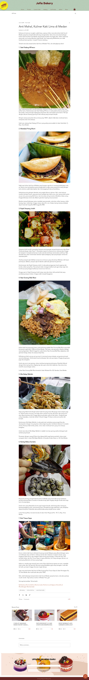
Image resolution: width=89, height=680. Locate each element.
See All (75, 607)
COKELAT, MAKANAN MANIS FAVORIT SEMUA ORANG (20, 624)
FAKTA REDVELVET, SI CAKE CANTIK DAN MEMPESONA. (44, 624)
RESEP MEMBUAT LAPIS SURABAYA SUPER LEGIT (66, 624)
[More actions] (69, 22)
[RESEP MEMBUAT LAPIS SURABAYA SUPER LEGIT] (67, 615)
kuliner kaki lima (30, 590)
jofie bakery (22, 590)
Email (29, 664)
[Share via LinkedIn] (26, 595)
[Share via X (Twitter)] (23, 595)
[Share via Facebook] (19, 595)
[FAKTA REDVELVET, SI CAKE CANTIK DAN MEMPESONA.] (44, 615)
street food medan (40, 590)
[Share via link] (29, 595)
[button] (53, 9)
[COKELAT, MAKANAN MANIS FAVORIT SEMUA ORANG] (22, 615)
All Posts (14, 13)
